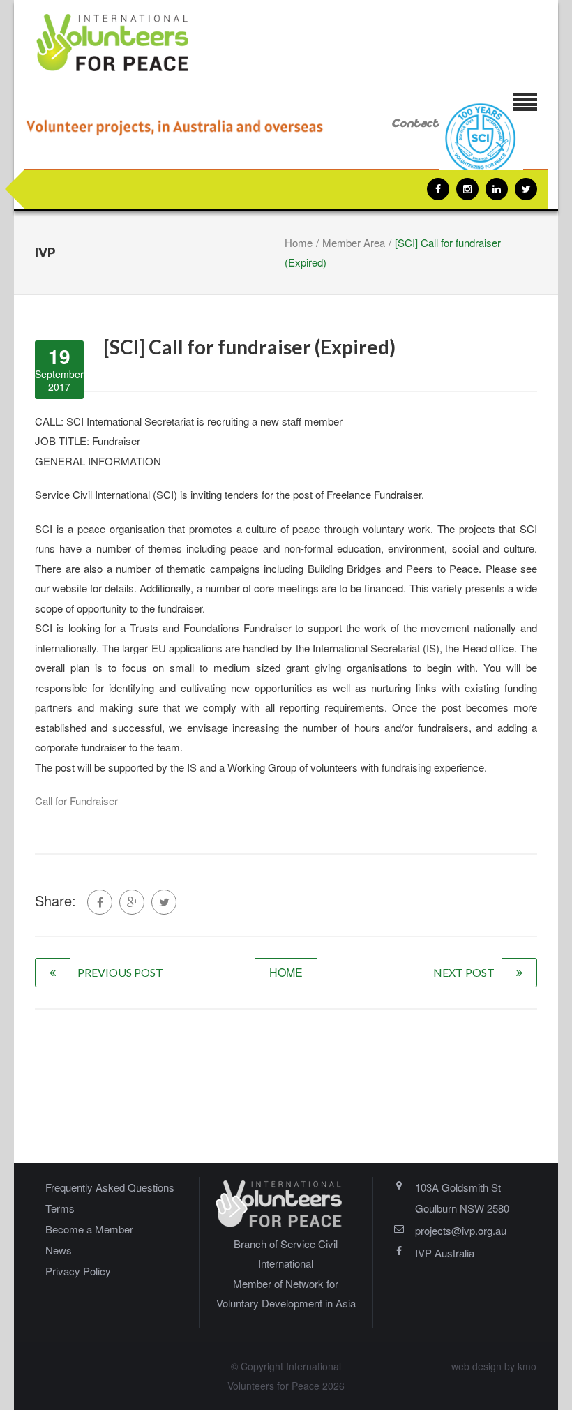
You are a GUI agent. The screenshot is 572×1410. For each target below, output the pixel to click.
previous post (120, 972)
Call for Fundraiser (76, 800)
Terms (60, 1208)
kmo (527, 1366)
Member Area (353, 242)
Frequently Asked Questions (109, 1187)
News (58, 1250)
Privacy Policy (78, 1270)
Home (299, 242)
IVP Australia (444, 1252)
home (286, 972)
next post (464, 972)
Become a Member (89, 1229)
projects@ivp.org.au (460, 1230)
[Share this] (99, 902)
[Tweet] (163, 902)
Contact (415, 124)
